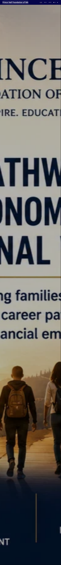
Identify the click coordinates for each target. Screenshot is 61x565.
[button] (54, 2)
